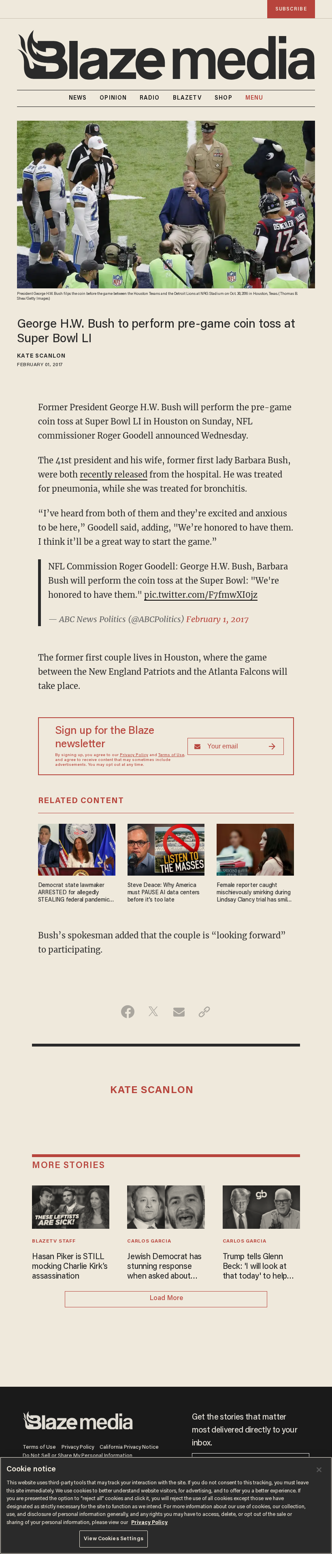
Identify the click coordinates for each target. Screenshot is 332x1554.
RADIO (150, 98)
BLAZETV (187, 98)
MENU (254, 98)
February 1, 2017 (217, 619)
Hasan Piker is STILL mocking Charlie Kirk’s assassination (70, 1267)
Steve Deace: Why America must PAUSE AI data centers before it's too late (164, 893)
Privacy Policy (134, 755)
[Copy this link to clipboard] (204, 1011)
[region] (166, 1505)
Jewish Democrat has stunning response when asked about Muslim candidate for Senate (164, 1267)
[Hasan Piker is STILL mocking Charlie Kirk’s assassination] (70, 1206)
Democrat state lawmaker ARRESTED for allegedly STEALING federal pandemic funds (74, 893)
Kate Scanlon (41, 356)
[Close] (319, 1470)
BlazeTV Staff (53, 1241)
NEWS (78, 98)
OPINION (113, 98)
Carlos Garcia (149, 1241)
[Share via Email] (178, 1011)
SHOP (223, 98)
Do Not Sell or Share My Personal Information (77, 1455)
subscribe (291, 9)
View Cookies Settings (113, 1538)
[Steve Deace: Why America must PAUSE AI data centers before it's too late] (166, 849)
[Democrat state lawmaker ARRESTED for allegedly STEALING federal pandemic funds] (76, 849)
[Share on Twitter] (153, 1011)
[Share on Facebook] (127, 1011)
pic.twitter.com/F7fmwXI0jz (201, 595)
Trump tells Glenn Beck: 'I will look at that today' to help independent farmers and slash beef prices (259, 1267)
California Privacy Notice (129, 1447)
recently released (113, 474)
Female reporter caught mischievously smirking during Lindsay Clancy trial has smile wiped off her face (253, 893)
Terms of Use (171, 755)
